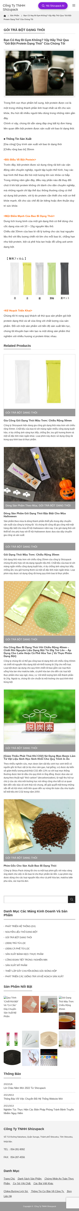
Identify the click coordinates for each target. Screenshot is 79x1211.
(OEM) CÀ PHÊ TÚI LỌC (17, 948)
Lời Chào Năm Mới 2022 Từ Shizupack (25, 1088)
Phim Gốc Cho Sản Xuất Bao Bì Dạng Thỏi (30, 865)
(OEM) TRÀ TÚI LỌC (15, 943)
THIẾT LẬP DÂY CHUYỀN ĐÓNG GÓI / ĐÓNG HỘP (31, 971)
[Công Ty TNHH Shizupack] (18, 8)
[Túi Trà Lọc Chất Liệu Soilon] (30, 1004)
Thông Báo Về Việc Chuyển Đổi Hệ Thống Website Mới (33, 1098)
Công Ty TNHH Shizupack (45, 1206)
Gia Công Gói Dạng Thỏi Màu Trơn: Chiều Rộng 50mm (38, 420)
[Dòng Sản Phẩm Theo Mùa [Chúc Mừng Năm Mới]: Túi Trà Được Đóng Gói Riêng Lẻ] (48, 1004)
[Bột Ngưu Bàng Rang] (48, 1039)
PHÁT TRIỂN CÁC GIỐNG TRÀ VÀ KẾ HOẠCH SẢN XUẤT (34, 976)
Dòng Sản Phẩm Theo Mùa (21, 505)
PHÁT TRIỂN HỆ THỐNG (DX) (20, 926)
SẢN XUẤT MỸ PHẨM (16, 965)
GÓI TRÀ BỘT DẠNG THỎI (24, 30)
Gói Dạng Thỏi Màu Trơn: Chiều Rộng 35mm (31, 554)
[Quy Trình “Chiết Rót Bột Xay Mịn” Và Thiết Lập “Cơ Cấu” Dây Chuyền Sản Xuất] (67, 1039)
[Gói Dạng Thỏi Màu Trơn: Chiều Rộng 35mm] (67, 1003)
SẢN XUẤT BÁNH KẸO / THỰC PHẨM (24, 954)
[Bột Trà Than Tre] (12, 1057)
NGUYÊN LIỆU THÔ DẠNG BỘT (21, 932)
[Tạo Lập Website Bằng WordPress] (48, 1057)
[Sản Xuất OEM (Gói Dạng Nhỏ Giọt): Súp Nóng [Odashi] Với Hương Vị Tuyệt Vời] (67, 1020)
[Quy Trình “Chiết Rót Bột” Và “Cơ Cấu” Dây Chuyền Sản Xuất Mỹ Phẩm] (12, 1007)
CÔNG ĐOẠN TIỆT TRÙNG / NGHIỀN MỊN (26, 960)
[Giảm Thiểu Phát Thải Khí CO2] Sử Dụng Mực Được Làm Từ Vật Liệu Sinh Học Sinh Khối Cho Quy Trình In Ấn (39, 757)
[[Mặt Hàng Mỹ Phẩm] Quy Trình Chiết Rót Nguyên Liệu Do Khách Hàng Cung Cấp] (30, 1039)
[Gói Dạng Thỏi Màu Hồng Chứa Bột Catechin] (12, 1039)
